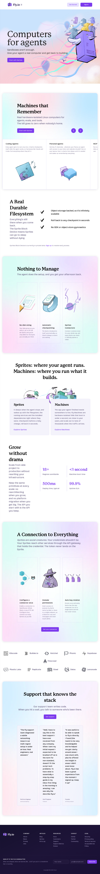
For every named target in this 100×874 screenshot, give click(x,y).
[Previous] (73, 130)
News (25, 839)
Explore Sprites (20, 429)
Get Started (73, 4)
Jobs (24, 844)
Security (87, 837)
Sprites (42, 839)
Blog (41, 837)
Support (56, 841)
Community (74, 841)
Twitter (73, 839)
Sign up (49, 246)
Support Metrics (58, 844)
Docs (55, 837)
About (25, 837)
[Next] (80, 130)
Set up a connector (50, 629)
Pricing (25, 841)
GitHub (73, 837)
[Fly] (8, 834)
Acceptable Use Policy (90, 845)
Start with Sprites (15, 60)
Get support (50, 717)
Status (55, 846)
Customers (57, 839)
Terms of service (90, 841)
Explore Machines (62, 429)
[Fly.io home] (14, 5)
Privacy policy (89, 839)
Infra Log (42, 841)
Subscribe (92, 862)
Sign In (86, 4)
